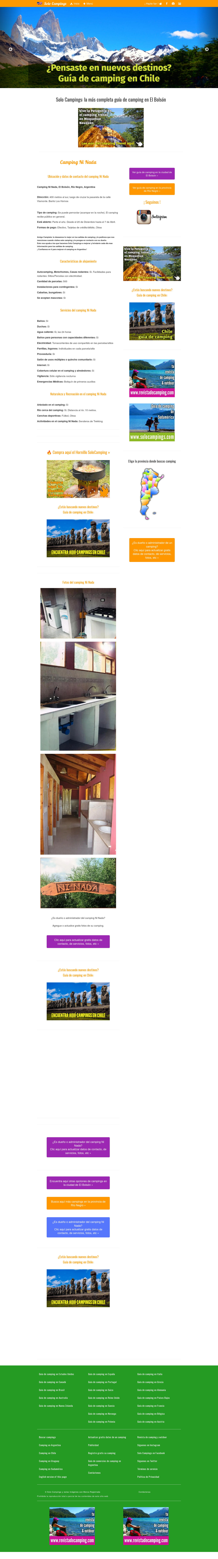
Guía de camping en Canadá (52, 1382)
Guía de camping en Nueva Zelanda (56, 1405)
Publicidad (93, 1445)
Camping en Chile (47, 1453)
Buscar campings (47, 1437)
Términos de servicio (147, 1469)
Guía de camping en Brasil (52, 1390)
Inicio (76, 3)
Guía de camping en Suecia (101, 1405)
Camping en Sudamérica (51, 1469)
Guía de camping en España (101, 1374)
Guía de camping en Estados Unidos (56, 1374)
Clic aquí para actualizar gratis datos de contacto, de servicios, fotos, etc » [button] (78, 941)
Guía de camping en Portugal (102, 1382)
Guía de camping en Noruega (102, 1413)
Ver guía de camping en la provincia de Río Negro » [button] (152, 189)
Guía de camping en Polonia (101, 1421)
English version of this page (53, 1476)
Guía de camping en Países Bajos (153, 1397)
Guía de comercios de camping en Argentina (104, 1463)
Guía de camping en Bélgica (151, 1413)
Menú (89, 3)
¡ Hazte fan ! (152, 3)
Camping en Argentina (50, 1445)
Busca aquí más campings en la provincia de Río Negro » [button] (78, 1203)
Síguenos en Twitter (147, 1461)
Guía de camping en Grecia (150, 1382)
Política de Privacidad (148, 1476)
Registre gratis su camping (102, 1453)
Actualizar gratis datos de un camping (107, 1437)
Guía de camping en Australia (53, 1397)
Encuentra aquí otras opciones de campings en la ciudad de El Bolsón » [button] (78, 1183)
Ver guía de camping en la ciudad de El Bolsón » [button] (152, 173)
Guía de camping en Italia (149, 1374)
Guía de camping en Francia (150, 1405)
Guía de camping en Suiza (100, 1390)
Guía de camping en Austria (150, 1421)
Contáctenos (94, 1472)
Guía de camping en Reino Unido (104, 1397)
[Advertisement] (78, 1054)
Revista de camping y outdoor (152, 1437)
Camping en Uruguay (49, 1461)
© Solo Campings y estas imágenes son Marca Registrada (72, 1491)
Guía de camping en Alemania (151, 1390)
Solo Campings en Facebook (151, 1453)
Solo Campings (55, 3)
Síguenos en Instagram (148, 1445)
